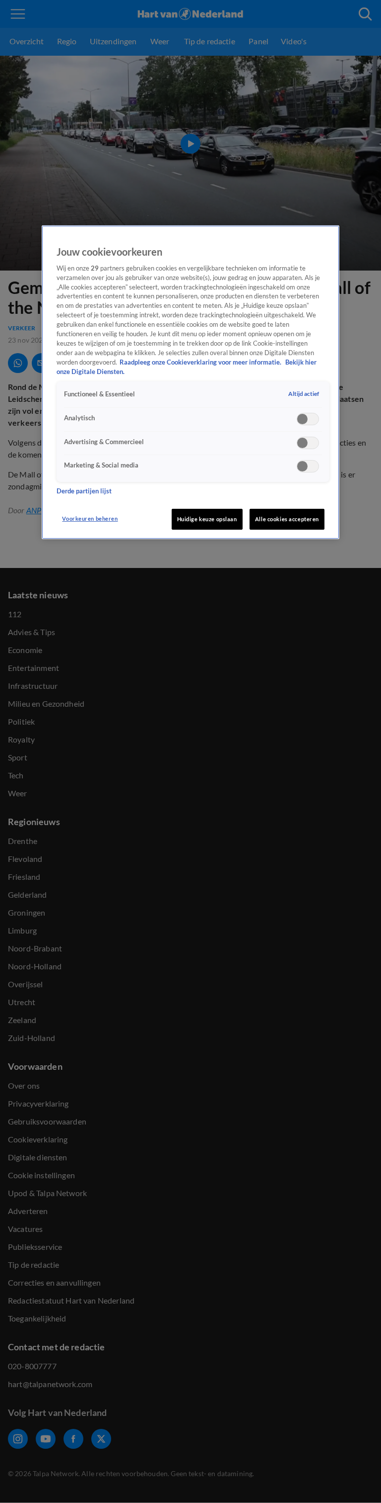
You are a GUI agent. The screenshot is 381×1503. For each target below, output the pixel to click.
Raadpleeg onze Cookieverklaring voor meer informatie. (201, 362)
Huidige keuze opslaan (207, 519)
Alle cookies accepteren (287, 519)
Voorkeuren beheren (90, 518)
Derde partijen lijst (84, 491)
